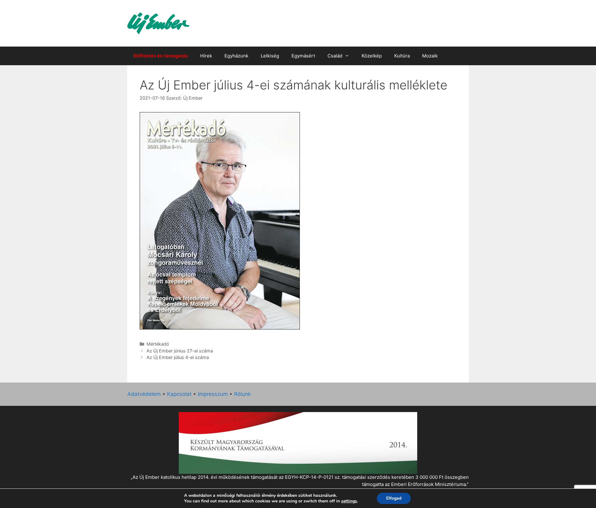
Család (334, 56)
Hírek (206, 56)
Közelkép (372, 56)
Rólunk (242, 394)
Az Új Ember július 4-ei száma (178, 357)
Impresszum (213, 394)
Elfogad (393, 498)
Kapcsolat (179, 394)
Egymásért (303, 56)
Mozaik (430, 56)
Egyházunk (236, 56)
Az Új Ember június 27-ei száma (180, 350)
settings (349, 501)
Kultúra (402, 56)
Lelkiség (270, 56)
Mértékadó (158, 344)
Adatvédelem (144, 394)
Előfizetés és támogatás (160, 56)
